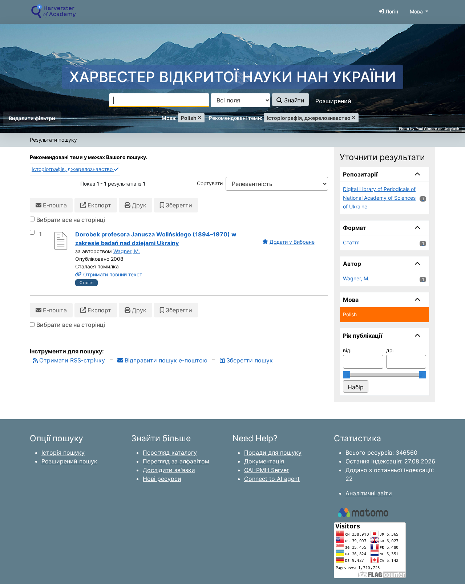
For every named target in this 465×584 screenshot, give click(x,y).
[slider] (346, 374)
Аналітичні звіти (368, 493)
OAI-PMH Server (266, 470)
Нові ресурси (162, 478)
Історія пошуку (63, 452)
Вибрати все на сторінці (70, 219)
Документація (264, 461)
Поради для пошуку (273, 452)
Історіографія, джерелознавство (73, 169)
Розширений (333, 101)
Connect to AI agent (272, 478)
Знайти (293, 100)
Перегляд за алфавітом (176, 461)
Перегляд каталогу (170, 452)
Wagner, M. (126, 251)
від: (347, 350)
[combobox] (159, 100)
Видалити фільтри (32, 118)
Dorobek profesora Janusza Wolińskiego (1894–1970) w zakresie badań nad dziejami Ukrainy (155, 239)
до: (390, 350)
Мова (416, 11)
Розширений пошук (69, 461)
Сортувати (210, 183)
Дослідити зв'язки (169, 470)
